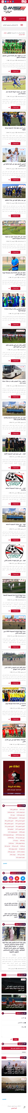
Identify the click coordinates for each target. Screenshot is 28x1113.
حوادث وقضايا (20, 835)
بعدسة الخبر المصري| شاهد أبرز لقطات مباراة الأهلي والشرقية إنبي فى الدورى (14, 1005)
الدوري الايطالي (9, 823)
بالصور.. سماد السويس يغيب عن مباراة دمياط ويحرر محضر (14, 382)
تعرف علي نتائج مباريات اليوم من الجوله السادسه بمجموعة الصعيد (15, 238)
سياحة (15, 840)
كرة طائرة (22, 849)
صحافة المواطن (20, 843)
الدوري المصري (20, 829)
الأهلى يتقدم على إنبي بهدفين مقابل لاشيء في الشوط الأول (16, 346)
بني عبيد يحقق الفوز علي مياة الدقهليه (15, 200)
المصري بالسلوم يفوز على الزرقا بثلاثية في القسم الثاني (14, 165)
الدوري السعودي (20, 826)
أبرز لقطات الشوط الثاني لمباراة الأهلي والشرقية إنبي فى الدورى (15, 989)
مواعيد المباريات (20, 857)
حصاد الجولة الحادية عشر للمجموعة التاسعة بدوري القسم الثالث (14, 596)
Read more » (15, 71)
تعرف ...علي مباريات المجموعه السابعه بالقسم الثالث (16, 525)
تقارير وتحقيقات (12, 832)
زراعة (22, 840)
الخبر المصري (14, 1108)
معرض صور (11, 852)
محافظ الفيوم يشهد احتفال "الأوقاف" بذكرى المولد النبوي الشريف (10, 915)
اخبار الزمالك (21, 812)
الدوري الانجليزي (20, 823)
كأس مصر (15, 846)
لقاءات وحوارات (13, 849)
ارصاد (13, 815)
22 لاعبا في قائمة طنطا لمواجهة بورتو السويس (16, 704)
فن (22, 846)
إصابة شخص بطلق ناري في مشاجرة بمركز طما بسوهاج (11, 904)
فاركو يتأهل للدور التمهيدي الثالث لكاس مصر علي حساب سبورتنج (15, 668)
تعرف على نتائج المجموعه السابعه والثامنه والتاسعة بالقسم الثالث (15, 419)
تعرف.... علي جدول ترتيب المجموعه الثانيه (15, 454)
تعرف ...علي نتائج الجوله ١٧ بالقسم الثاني (15, 560)
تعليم (22, 832)
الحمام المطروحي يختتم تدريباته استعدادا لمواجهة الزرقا (15, 310)
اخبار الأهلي (14, 809)
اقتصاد (22, 818)
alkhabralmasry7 (21, 969)
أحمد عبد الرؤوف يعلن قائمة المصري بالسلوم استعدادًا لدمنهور (14, 56)
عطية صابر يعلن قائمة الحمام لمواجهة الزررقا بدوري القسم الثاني (14, 274)
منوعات (12, 855)
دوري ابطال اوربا (20, 838)
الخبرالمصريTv (13, 818)
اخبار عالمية (21, 815)
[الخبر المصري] (14, 9)
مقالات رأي (21, 855)
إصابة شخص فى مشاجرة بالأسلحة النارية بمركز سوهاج (11, 894)
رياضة (11, 838)
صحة (11, 843)
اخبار (22, 809)
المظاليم (10, 829)
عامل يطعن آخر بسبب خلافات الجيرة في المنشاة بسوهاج (14, 1089)
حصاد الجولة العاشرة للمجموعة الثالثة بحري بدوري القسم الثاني (15, 632)
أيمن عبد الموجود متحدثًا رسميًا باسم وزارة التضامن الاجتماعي (14, 1072)
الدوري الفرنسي (9, 826)
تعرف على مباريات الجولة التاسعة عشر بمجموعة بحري (16, 93)
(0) (7, 60)
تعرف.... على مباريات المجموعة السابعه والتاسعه (16, 489)
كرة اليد (7, 846)
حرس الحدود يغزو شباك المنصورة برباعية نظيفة (15, 129)
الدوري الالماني (9, 821)
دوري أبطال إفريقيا (9, 835)
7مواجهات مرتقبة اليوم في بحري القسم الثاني (15, 741)
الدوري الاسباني (20, 821)
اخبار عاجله (11, 812)
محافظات (21, 852)
